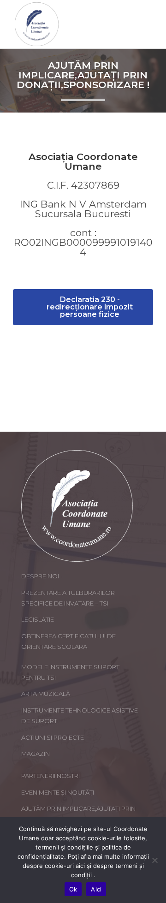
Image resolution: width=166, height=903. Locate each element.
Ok (73, 889)
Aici (96, 889)
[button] (83, 307)
